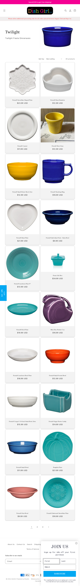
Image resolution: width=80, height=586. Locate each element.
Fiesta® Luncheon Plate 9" (22, 284)
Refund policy (35, 579)
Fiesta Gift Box (57, 275)
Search (29, 544)
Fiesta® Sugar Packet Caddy (57, 421)
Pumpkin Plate (57, 467)
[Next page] (48, 527)
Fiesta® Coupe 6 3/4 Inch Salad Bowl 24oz (22, 421)
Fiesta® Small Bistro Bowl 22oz (22, 192)
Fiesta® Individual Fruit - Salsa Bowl (57, 238)
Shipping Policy (40, 544)
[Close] (76, 543)
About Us (11, 544)
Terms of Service (33, 549)
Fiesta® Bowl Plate (22, 329)
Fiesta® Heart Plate (22, 238)
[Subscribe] (40, 561)
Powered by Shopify (23, 579)
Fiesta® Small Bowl (22, 467)
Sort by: (41, 59)
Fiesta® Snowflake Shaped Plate (22, 100)
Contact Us (21, 544)
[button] (4, 10)
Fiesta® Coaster (22, 146)
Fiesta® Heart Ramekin (57, 100)
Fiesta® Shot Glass (58, 146)
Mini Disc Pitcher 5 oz (58, 329)
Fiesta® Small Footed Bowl (57, 375)
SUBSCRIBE (59, 574)
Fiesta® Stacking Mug (58, 192)
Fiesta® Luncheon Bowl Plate (22, 375)
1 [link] (31, 527)
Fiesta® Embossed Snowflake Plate (57, 513)
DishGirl (13, 579)
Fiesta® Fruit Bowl (22, 513)
